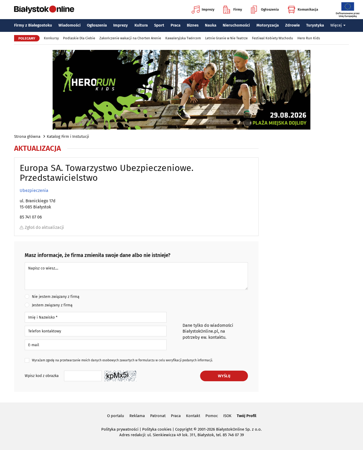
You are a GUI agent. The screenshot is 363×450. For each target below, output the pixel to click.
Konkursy (51, 38)
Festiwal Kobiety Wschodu (272, 38)
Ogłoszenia (270, 9)
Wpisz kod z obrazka (42, 376)
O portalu (115, 415)
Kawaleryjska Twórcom (183, 38)
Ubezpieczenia (34, 190)
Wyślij (224, 376)
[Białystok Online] (44, 10)
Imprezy (208, 9)
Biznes (193, 25)
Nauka (210, 25)
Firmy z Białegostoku (33, 25)
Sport (159, 25)
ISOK (227, 415)
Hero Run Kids (308, 38)
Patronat (158, 415)
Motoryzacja (267, 25)
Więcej (336, 25)
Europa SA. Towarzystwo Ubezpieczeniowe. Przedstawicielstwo (106, 173)
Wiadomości (69, 25)
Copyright (183, 429)
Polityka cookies (156, 429)
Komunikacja (308, 9)
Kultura (141, 25)
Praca (175, 25)
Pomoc (211, 415)
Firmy (237, 9)
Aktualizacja (37, 148)
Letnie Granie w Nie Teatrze (226, 38)
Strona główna (27, 136)
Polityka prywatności (119, 429)
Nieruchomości (236, 25)
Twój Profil (246, 415)
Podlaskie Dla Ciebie (79, 38)
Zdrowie (292, 25)
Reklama (137, 415)
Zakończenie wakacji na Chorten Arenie (130, 38)
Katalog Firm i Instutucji (68, 136)
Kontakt (193, 415)
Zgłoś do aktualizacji (44, 227)
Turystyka (315, 25)
